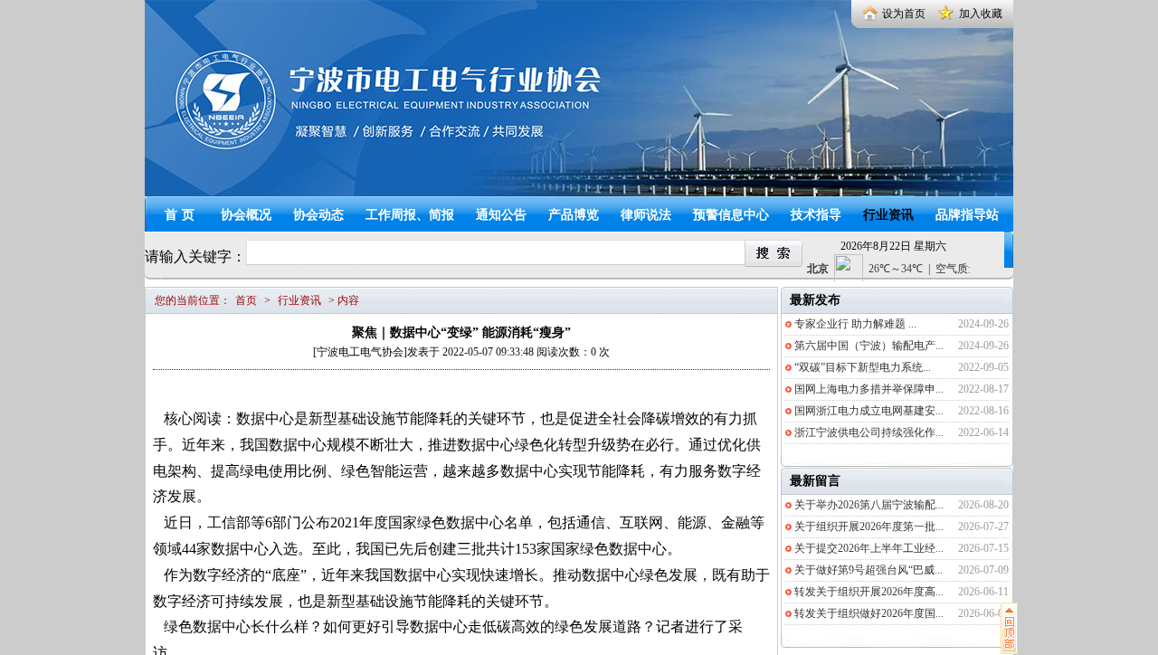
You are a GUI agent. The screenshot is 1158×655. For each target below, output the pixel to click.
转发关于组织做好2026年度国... (869, 613)
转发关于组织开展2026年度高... (869, 591)
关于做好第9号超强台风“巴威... (868, 570)
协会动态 (318, 215)
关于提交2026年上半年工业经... (869, 548)
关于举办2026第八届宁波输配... (869, 504)
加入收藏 (980, 13)
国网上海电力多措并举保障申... (869, 389)
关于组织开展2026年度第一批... (869, 526)
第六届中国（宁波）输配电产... (869, 345)
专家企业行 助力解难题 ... (855, 324)
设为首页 (903, 13)
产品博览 (573, 215)
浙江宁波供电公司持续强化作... (869, 432)
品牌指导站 (967, 215)
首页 (182, 215)
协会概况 (246, 215)
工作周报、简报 (409, 215)
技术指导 (816, 215)
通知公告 (501, 215)
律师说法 (646, 215)
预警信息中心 (731, 215)
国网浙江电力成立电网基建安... (869, 410)
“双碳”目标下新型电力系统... (862, 367)
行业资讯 (888, 215)
